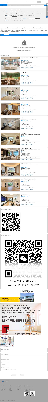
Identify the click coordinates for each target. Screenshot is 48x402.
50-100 (11, 18)
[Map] (22, 68)
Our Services (3, 389)
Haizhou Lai (23, 133)
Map (24, 5)
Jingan (23, 13)
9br (20, 20)
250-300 (24, 18)
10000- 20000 (14, 15)
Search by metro (11, 5)
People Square (20, 13)
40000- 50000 (30, 15)
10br (22, 20)
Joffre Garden (24, 118)
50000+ (34, 15)
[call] (47, 8)
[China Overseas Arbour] (10, 154)
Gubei (37, 13)
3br (11, 20)
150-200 (17, 18)
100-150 (14, 18)
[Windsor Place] (10, 78)
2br (9, 20)
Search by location (4, 5)
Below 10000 (10, 15)
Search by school (18, 5)
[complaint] (30, 68)
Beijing (10, 388)
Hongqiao (33, 13)
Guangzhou (10, 390)
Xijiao (39, 13)
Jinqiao (11, 13)
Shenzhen (10, 389)
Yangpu (31, 13)
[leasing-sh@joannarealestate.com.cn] (23, 68)
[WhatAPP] (47, 11)
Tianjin (10, 391)
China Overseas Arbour (26, 148)
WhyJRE (2, 390)
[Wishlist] (27, 67)
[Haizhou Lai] (10, 139)
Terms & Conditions (19, 388)
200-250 (21, 18)
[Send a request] (25, 68)
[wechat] (47, 13)
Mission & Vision (3, 388)
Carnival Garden (25, 194)
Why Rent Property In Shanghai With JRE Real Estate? (8, 369)
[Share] (28, 68)
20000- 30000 (19, 15)
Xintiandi (14, 13)
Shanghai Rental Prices (4, 361)
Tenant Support (3, 364)
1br (8, 20)
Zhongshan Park (27, 13)
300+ (27, 18)
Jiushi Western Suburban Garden (28, 179)
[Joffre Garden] (10, 124)
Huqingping (42, 13)
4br (12, 20)
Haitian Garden (24, 88)
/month (24, 60)
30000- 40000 (24, 15)
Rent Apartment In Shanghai (5, 359)
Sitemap (18, 389)
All (6, 13)
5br (14, 20)
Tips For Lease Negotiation (5, 362)
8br (19, 20)
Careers (2, 391)
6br (16, 20)
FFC (16, 13)
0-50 (8, 18)
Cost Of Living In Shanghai (5, 367)
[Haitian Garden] (10, 93)
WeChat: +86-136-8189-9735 (28, 389)
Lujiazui (9, 13)
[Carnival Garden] (10, 200)
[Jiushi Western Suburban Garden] (10, 185)
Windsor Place (24, 72)
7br (17, 20)
